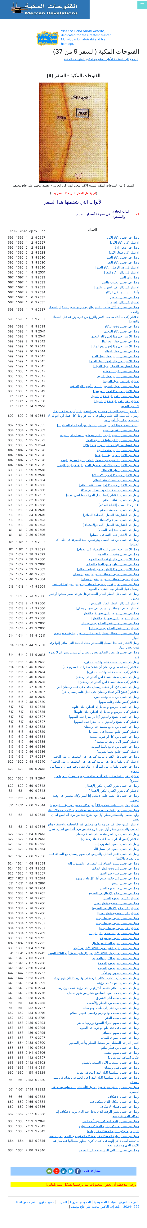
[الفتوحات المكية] (45, 8)
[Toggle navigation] (142, 5)
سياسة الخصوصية (105, 1202)
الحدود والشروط (80, 1202)
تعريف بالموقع (128, 1202)
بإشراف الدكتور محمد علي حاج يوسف (95, 1206)
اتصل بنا (62, 1202)
